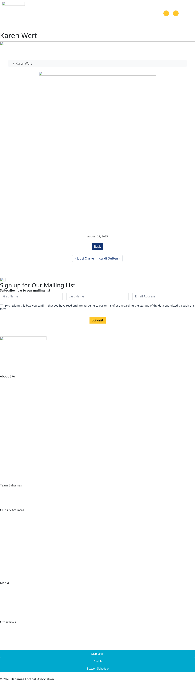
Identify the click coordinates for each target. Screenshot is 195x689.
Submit (97, 320)
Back (97, 246)
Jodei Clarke (85, 258)
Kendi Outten (108, 258)
